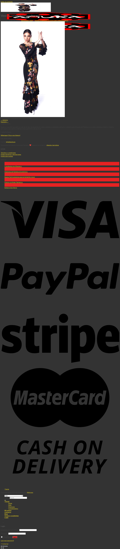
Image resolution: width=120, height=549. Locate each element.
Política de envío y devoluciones (11, 154)
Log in (15, 537)
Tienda (6, 489)
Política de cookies (7, 156)
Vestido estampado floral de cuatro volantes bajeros (51, 20)
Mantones (11, 507)
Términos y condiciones (8, 153)
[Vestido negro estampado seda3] (33, 116)
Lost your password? (7, 540)
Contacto (7, 512)
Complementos (13, 508)
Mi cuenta (7, 510)
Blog (6, 514)
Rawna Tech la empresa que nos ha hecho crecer (19, 177)
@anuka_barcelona (53, 145)
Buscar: (6, 498)
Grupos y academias (11, 516)
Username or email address (10, 530)
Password (4, 533)
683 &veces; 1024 (27, 20)
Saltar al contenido (7, 2)
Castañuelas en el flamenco (13, 166)
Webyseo (30, 492)
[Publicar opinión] (5, 500)
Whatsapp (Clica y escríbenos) (10, 135)
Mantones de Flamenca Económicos (16, 172)
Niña (9, 505)
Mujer (10, 503)
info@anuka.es (10, 142)
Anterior (4, 120)
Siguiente (4, 122)
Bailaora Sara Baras (10, 188)
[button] (4, 544)
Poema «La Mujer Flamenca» (13, 182)
